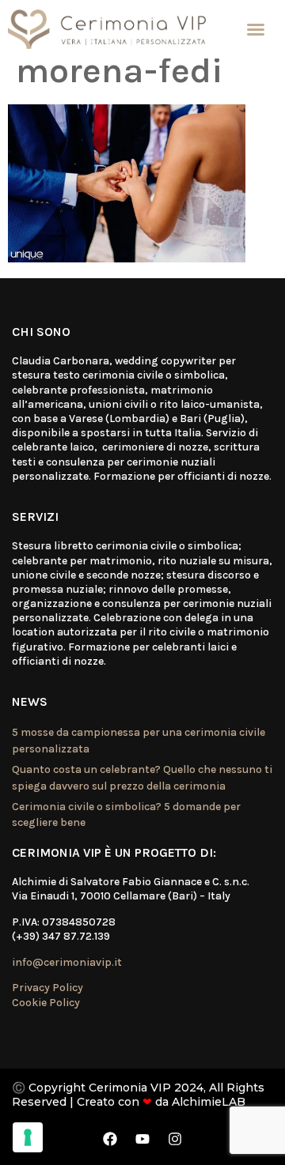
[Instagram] (175, 1139)
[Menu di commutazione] (255, 29)
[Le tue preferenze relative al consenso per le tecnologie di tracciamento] (28, 1137)
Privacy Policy (47, 987)
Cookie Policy (46, 1002)
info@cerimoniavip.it (67, 962)
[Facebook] (110, 1139)
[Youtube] (142, 1139)
